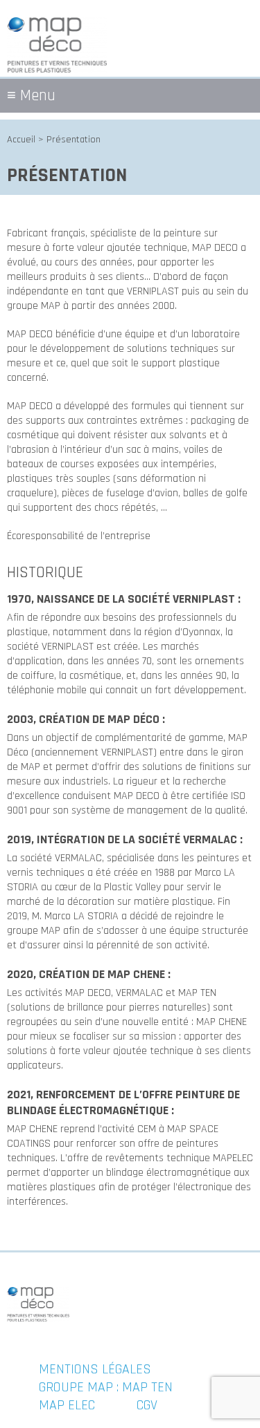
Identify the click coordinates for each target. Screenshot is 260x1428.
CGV (147, 1405)
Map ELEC (67, 1405)
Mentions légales (95, 1369)
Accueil (21, 139)
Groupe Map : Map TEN (106, 1387)
